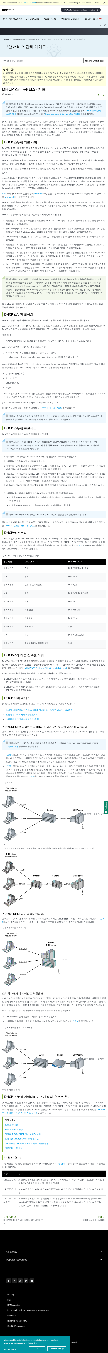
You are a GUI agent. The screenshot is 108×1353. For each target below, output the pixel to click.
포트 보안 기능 (11, 1124)
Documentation (12, 19)
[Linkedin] (26, 1281)
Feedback (11, 1316)
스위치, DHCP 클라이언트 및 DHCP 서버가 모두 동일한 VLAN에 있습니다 (39, 710)
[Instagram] (20, 1281)
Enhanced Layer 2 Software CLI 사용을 (62, 114)
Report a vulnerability (17, 1321)
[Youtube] (32, 1281)
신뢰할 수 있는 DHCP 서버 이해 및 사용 (23, 1134)
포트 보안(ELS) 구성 (14, 1129)
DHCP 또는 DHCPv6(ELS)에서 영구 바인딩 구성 (27, 1143)
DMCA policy (13, 1305)
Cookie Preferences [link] (16, 1326)
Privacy (10, 1295)
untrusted (9, 197)
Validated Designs (70, 18)
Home (7, 39)
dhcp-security (12, 746)
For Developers (93, 18)
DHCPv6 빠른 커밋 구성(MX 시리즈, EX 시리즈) (46, 667)
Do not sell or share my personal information (28, 1310)
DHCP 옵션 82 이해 (14, 1148)
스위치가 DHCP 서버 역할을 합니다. (22, 714)
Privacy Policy (10, 1349)
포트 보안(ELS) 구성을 (52, 408)
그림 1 (10, 754)
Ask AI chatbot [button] (30, 3)
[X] (14, 1281)
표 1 (80, 545)
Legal (9, 1300)
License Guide (32, 18)
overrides (38, 193)
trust (4, 193)
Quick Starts (50, 18)
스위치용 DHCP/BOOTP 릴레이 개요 (22, 1138)
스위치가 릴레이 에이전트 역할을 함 (22, 719)
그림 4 (75, 1021)
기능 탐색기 (61, 1163)
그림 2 (10, 766)
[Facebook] (8, 1281)
